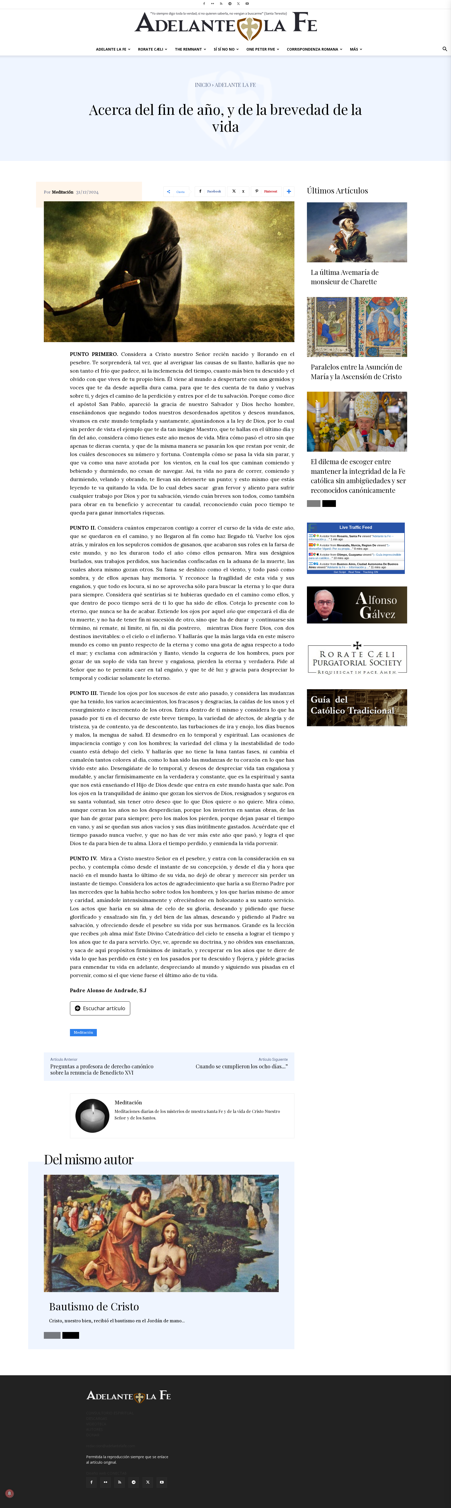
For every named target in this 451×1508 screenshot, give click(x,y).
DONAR (92, 1434)
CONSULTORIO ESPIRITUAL (110, 1412)
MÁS (354, 49)
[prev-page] (52, 1335)
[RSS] (221, 3)
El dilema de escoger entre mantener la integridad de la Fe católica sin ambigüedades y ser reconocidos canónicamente (358, 475)
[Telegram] (230, 3)
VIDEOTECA (96, 1423)
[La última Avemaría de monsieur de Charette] (357, 232)
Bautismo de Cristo (94, 1306)
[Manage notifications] (9, 1493)
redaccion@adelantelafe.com (110, 1445)
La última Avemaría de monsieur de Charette (345, 277)
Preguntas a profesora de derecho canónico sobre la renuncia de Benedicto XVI (101, 1069)
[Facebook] (204, 3)
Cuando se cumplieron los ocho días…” (242, 1066)
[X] (238, 3)
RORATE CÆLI (150, 49)
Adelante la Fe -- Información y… (348, 567)
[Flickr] (213, 3)
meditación (83, 1032)
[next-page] (70, 1335)
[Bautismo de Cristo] (161, 1233)
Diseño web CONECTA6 (106, 1473)
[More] (288, 191)
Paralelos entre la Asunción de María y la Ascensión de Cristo (356, 371)
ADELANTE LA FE (111, 49)
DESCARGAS (96, 1418)
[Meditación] (92, 1116)
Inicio (203, 84)
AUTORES (94, 1429)
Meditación (62, 192)
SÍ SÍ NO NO (224, 49)
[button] (444, 49)
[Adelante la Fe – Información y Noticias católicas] (225, 26)
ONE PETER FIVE (260, 49)
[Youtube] (247, 3)
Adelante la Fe (235, 84)
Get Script (340, 572)
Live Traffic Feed (356, 527)
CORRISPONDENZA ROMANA (312, 49)
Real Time (354, 572)
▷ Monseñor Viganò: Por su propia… (349, 547)
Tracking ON (370, 572)
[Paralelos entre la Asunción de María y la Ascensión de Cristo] (357, 327)
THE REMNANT (188, 49)
